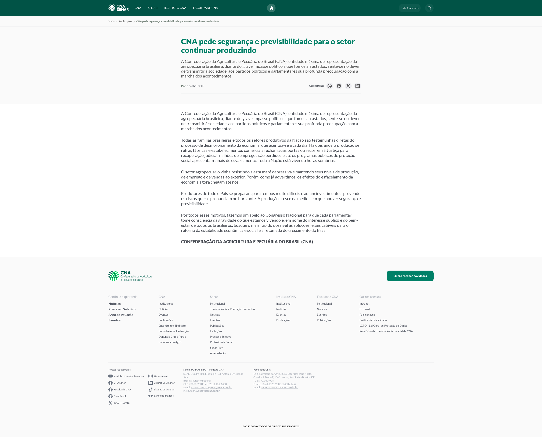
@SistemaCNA (122, 403)
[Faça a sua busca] (429, 8)
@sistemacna (161, 376)
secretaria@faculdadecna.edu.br (279, 387)
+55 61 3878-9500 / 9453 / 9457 (278, 384)
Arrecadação (217, 353)
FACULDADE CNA (205, 8)
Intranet (364, 303)
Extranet (364, 309)
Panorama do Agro (170, 342)
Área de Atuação (120, 315)
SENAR (153, 8)
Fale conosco (367, 314)
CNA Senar (120, 382)
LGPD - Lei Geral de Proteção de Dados (383, 325)
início (111, 21)
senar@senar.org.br (221, 387)
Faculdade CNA (122, 389)
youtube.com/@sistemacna (129, 376)
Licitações (216, 331)
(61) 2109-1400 (218, 384)
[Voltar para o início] (271, 8)
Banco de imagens (164, 395)
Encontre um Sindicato (172, 325)
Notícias (114, 303)
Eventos (114, 320)
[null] (329, 86)
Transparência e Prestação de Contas (232, 309)
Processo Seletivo (122, 309)
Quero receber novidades (410, 276)
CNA (138, 8)
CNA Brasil (120, 396)
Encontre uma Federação (174, 331)
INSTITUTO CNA (175, 8)
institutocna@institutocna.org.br (201, 390)
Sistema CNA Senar (164, 382)
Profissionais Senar (221, 342)
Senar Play (216, 347)
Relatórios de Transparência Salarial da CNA (386, 331)
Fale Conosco (410, 8)
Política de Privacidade (373, 320)
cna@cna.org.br (200, 387)
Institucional (166, 303)
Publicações (125, 21)
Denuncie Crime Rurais (172, 336)
